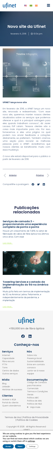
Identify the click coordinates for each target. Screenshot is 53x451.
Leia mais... (8, 243)
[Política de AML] (37, 400)
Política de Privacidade (35, 417)
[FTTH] (11, 364)
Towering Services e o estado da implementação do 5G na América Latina (25, 284)
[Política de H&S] (37, 403)
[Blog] (12, 383)
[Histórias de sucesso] (12, 389)
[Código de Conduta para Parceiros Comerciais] (37, 385)
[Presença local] (37, 358)
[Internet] (11, 355)
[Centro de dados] (11, 370)
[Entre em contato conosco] (37, 366)
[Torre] (11, 367)
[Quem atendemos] (11, 405)
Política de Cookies (27, 420)
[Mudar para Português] (31, 5)
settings (31, 441)
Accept (8, 446)
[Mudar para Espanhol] (36, 5)
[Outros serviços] (11, 373)
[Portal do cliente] (11, 402)
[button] (47, 5)
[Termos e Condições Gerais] (37, 393)
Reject (20, 446)
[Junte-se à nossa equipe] (37, 372)
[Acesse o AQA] (11, 399)
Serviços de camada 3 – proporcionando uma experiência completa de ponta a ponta (25, 224)
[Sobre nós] (37, 355)
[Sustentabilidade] (37, 361)
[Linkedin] (12, 386)
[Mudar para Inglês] (25, 5)
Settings (32, 446)
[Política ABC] (37, 397)
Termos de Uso (13, 417)
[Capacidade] (11, 358)
